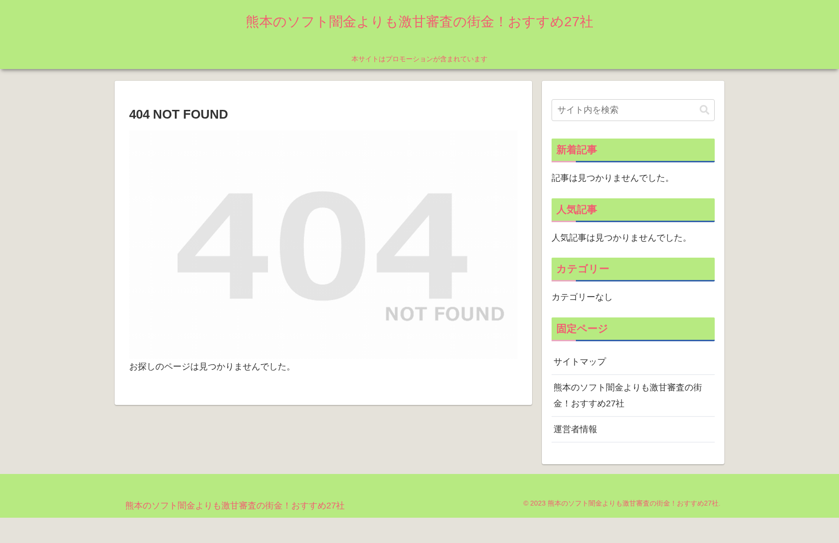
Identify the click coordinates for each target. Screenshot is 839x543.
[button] (704, 110)
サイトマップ (580, 362)
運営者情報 (575, 429)
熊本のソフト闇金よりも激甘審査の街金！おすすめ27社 (628, 395)
